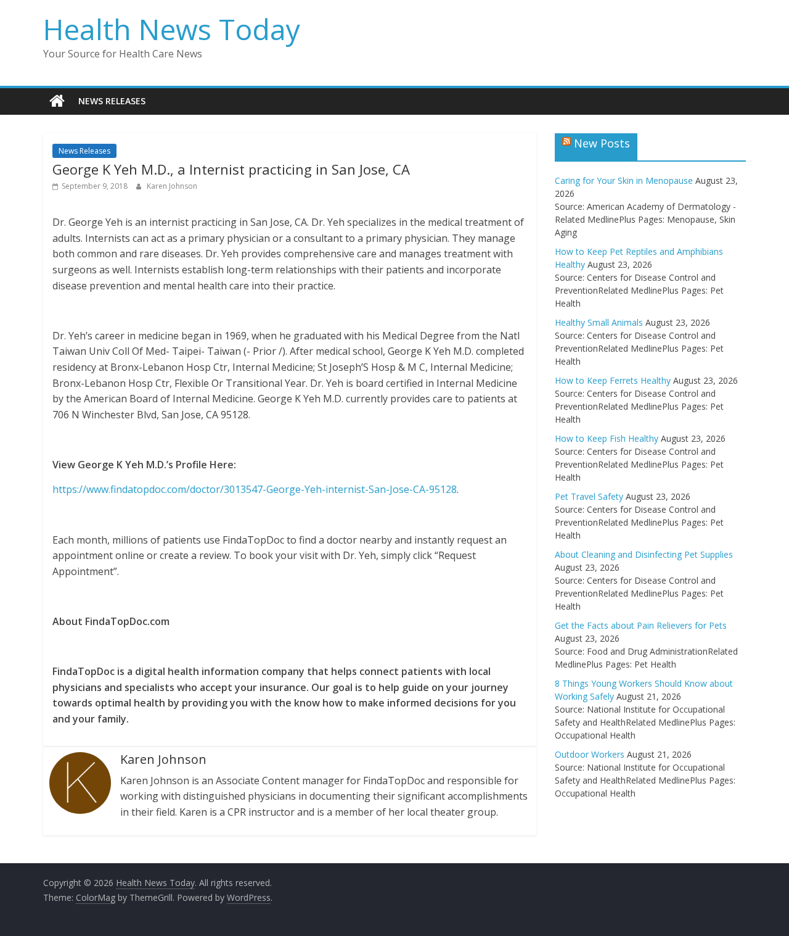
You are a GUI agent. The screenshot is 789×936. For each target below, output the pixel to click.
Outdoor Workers (589, 754)
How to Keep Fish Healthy (606, 438)
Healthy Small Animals (599, 322)
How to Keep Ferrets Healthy (613, 380)
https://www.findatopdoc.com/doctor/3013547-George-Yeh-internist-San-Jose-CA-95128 (254, 489)
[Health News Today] (57, 101)
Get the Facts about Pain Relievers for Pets (641, 625)
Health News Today (171, 29)
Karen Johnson (172, 186)
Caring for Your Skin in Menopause (624, 180)
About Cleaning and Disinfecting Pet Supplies (644, 554)
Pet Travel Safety (589, 496)
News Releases (111, 101)
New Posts (602, 143)
